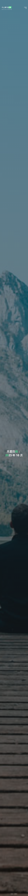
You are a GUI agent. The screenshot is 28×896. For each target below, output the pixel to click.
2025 (16, 893)
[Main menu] (25, 8)
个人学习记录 (6, 7)
